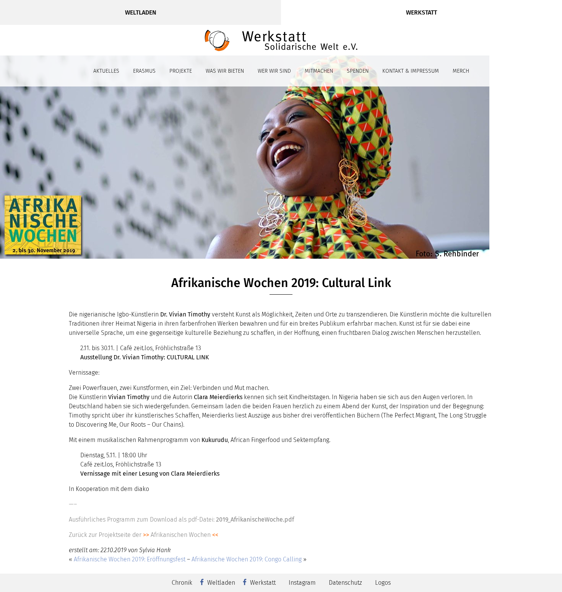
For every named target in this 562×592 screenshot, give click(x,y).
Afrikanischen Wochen (181, 534)
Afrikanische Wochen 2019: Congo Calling (247, 559)
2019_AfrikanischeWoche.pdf (255, 519)
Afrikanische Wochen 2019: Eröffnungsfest (129, 559)
